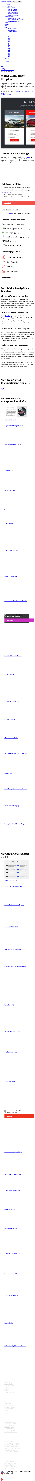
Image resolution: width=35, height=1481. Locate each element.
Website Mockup (9, 1468)
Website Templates (13, 9)
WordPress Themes (13, 12)
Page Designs (8, 316)
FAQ (5, 1402)
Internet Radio (8, 1323)
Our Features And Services (12, 1253)
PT (9, 48)
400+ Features (8, 6)
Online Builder (8, 213)
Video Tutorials (12, 28)
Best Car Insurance (10, 420)
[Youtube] (2, 1475)
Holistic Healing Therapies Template (15, 1346)
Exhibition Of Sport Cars (11, 701)
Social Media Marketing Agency (14, 905)
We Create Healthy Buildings (13, 1152)
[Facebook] (2, 1472)
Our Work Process (9, 1209)
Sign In (6, 58)
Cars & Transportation (22, 91)
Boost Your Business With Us (13, 886)
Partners (6, 1389)
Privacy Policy (8, 1384)
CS (9, 55)
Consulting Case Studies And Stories (15, 966)
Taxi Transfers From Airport (12, 445)
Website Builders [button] (8, 16)
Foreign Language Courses (12, 1031)
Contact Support (12, 31)
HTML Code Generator (11, 1451)
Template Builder (25, 157)
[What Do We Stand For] (16, 879)
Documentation (12, 30)
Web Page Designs (10, 1463)
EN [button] (5, 35)
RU (9, 51)
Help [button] (5, 27)
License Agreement (10, 1385)
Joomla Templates (13, 13)
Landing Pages (8, 1465)
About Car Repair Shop (11, 550)
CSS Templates (9, 1427)
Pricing (6, 22)
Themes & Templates (11, 1417)
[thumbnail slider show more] (2, 389)
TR (9, 50)
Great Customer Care (10, 576)
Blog (5, 25)
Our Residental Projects (11, 1052)
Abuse (6, 1390)
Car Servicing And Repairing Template (15, 601)
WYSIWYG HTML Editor (12, 1448)
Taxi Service (8, 510)
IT (9, 43)
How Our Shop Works (11, 1295)
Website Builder (9, 1441)
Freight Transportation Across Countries (16, 753)
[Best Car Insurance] (16, 418)
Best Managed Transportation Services (15, 789)
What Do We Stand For (11, 880)
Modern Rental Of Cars (11, 738)
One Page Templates (10, 1432)
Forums (6, 24)
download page (8, 192)
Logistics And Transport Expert (13, 426)
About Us (7, 1387)
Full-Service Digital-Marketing (13, 1174)
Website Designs (12, 10)
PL (9, 46)
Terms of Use (8, 1382)
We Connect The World (11, 927)
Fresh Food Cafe (9, 1005)
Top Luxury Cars (9, 490)
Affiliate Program (9, 1407)
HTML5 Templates (10, 1430)
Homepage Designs (10, 1466)
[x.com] (2, 1477)
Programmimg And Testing (12, 1274)
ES (9, 45)
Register (6, 61)
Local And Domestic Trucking (13, 656)
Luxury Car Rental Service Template (15, 824)
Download (7, 4)
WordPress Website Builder (15, 19)
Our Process (8, 773)
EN (9, 36)
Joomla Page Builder (13, 21)
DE (9, 38)
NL (9, 40)
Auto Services (8, 523)
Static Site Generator (10, 1450)
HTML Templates (13, 15)
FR (9, 41)
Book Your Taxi (9, 470)
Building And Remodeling (12, 1190)
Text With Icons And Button (12, 949)
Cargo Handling (9, 674)
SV (9, 56)
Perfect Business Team (11, 1228)
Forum (6, 1410)
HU (9, 53)
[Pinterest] (2, 1480)
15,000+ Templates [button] (9, 7)
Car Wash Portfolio (10, 719)
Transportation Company (11, 806)
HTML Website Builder (14, 18)
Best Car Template (9, 1081)
